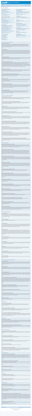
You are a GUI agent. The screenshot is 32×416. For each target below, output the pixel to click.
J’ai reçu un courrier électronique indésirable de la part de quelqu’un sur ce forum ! (23, 18)
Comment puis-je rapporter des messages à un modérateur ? (7, 30)
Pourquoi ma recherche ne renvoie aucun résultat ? (21, 24)
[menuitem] (21, 407)
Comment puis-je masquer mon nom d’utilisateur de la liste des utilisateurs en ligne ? (8, 18)
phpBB (14, 408)
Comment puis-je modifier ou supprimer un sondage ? (6, 28)
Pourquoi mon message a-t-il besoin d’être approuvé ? (6, 32)
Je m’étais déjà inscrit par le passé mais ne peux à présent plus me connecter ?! (7, 13)
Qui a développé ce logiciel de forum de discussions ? (21, 34)
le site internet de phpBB (6, 118)
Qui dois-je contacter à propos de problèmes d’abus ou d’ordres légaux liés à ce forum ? (23, 36)
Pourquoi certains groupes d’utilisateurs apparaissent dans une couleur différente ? (23, 13)
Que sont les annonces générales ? (4, 37)
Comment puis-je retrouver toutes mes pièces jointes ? (21, 32)
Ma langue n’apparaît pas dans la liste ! (5, 20)
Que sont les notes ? (3, 38)
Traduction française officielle (15, 409)
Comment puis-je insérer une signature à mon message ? (6, 26)
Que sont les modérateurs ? (19, 10)
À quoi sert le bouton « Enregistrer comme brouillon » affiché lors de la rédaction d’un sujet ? (8, 31)
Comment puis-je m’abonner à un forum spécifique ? (21, 29)
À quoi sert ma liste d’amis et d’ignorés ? (20, 20)
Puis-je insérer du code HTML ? (4, 35)
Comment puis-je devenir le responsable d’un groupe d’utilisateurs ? (22, 12)
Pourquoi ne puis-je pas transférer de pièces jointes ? (6, 29)
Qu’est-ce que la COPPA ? (4, 10)
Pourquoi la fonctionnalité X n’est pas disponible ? (21, 35)
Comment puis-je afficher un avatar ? (4, 21)
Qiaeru (18, 409)
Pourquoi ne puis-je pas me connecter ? (5, 12)
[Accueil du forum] (4, 2)
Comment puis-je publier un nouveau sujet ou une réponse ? (7, 25)
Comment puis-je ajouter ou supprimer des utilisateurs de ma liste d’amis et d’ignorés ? (23, 21)
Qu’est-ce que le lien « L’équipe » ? (19, 14)
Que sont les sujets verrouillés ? (4, 39)
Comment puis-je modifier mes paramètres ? (5, 17)
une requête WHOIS (3, 395)
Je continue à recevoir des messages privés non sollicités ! (21, 17)
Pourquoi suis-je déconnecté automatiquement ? (6, 14)
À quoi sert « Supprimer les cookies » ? (5, 15)
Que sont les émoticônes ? (4, 36)
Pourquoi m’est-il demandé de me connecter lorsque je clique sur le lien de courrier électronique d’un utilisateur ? (8, 23)
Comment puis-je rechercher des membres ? (20, 25)
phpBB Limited (18, 384)
